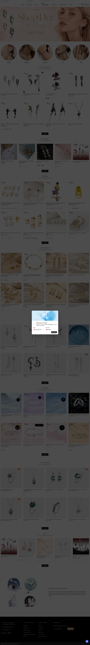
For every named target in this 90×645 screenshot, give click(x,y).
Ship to (34, 327)
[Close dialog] (57, 312)
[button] (39, 329)
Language (47, 327)
